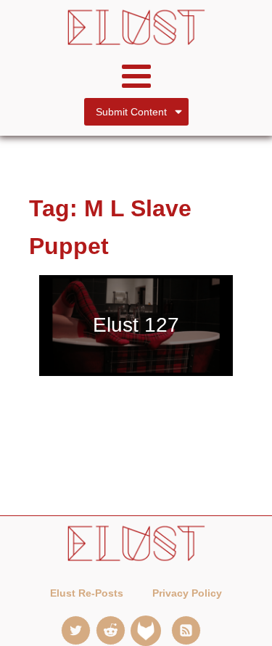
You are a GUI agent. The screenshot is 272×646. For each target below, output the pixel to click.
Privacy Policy (187, 593)
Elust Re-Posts (86, 593)
